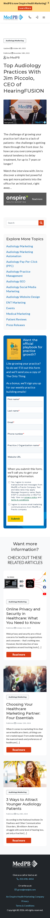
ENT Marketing (16, 302)
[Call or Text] (30, 17)
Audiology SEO (15, 281)
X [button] (48, 2)
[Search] (22, 222)
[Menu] (44, 17)
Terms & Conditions (25, 905)
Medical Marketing (18, 313)
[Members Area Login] (37, 17)
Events (10, 308)
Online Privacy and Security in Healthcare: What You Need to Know (23, 616)
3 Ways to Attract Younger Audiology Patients (23, 804)
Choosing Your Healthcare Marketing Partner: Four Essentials (23, 711)
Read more (18, 654)
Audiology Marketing (15, 41)
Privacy (25, 901)
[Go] (41, 222)
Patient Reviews (16, 319)
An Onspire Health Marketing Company (25, 896)
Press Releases (15, 325)
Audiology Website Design (23, 296)
